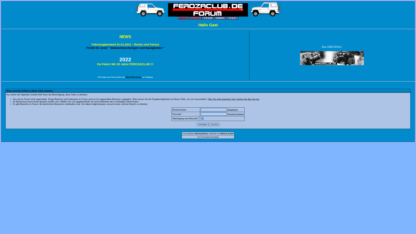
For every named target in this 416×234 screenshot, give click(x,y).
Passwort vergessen (235, 114)
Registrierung (232, 110)
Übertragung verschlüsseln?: (185, 118)
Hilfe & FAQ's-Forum (134, 77)
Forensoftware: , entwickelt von (208, 134)
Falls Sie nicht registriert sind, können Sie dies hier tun (233, 99)
